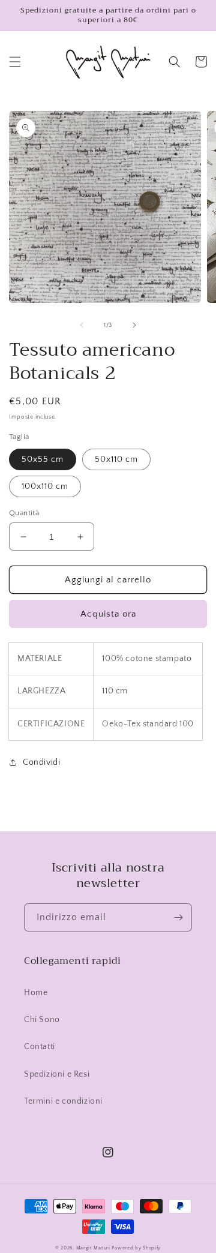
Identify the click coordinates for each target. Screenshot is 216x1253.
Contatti (39, 1046)
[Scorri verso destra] (134, 325)
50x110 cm (116, 459)
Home (35, 992)
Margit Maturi (93, 1248)
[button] (15, 62)
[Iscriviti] (178, 917)
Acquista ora (108, 614)
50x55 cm (43, 459)
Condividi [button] (41, 762)
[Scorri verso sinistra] (81, 325)
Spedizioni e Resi (56, 1074)
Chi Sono (42, 1019)
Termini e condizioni (63, 1101)
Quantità (24, 513)
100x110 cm (45, 486)
